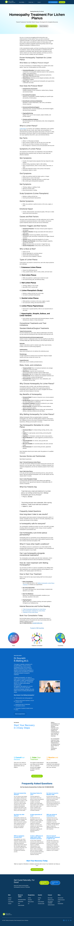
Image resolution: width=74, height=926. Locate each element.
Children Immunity (61, 899)
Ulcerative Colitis (41, 903)
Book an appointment (20, 713)
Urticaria (9, 903)
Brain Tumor (50, 897)
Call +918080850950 (53, 2)
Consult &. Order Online (55, 883)
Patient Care (31, 2)
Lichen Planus (10, 901)
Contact (39, 2)
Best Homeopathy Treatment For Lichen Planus (34, 610)
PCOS (59, 901)
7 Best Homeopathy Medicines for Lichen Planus (34, 609)
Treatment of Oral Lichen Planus (30, 612)
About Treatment (43, 26)
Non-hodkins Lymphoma (50, 902)
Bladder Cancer (51, 899)
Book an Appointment (31, 26)
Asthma (29, 897)
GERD (39, 899)
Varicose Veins (60, 897)
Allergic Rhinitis (31, 901)
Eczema (9, 899)
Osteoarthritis (20, 901)
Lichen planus (23, 128)
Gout (19, 903)
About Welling (21, 2)
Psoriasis (9, 897)
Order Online (62, 2)
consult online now (37, 623)
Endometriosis (60, 903)
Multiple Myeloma (51, 904)
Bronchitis (30, 899)
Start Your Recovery (37, 776)
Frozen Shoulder (21, 905)
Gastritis (39, 897)
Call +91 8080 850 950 (37, 869)
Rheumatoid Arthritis (22, 899)
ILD (28, 903)
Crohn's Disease (41, 901)
